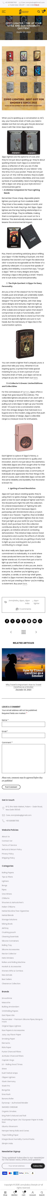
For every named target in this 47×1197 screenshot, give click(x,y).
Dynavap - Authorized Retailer (15, 1103)
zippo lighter (36, 602)
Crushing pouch (9, 932)
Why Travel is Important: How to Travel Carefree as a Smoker (23, 685)
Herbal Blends (8, 915)
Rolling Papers (8, 872)
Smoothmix (7, 998)
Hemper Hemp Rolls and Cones (15, 1131)
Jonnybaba (13, 600)
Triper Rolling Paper (10, 1135)
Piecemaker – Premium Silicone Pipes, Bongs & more (22, 1020)
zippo (21, 600)
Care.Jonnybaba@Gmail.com (33, 2)
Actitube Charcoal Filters (12, 1056)
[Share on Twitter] (12, 621)
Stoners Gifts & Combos (12, 971)
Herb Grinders (8, 958)
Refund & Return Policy (12, 849)
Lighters (5, 881)
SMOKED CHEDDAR (10, 1107)
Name (5, 720)
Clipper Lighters (8, 1077)
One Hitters (7, 894)
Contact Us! (7, 841)
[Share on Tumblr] (23, 621)
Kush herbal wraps (10, 1073)
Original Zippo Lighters (11, 1026)
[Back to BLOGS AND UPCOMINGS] (23, 632)
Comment (7, 742)
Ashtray (5, 928)
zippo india (27, 602)
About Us (6, 836)
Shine (4, 1069)
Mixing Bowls (7, 924)
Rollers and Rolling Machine (13, 962)
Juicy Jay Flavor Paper (11, 1034)
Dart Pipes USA (8, 1015)
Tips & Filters (7, 877)
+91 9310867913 (11, 2)
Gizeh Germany (9, 1081)
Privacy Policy (8, 854)
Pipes (4, 889)
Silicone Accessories (10, 949)
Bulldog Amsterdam (10, 1007)
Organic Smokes (9, 1111)
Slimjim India (7, 1143)
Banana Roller (8, 1098)
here (35, 377)
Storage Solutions (9, 919)
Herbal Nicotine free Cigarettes (15, 911)
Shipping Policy (8, 858)
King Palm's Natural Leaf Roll (14, 1116)
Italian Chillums (8, 907)
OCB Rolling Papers (10, 1011)
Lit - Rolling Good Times (12, 1064)
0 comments (25, 609)
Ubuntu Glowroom (10, 1126)
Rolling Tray (7, 945)
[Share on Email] (34, 621)
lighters (26, 392)
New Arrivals (7, 975)
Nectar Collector (9, 953)
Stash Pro (6, 1086)
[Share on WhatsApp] (40, 621)
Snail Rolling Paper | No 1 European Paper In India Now (22, 1121)
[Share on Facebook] (7, 621)
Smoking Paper (8, 1039)
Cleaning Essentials (10, 936)
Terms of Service (9, 845)
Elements (6, 1043)
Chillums (5, 898)
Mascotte (6, 1002)
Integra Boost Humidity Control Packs (18, 1139)
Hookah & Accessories (11, 966)
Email (5, 731)
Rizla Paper (6, 1047)
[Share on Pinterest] (18, 621)
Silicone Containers (10, 941)
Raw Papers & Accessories (13, 1030)
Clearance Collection (11, 983)
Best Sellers (7, 979)
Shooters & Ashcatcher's (12, 902)
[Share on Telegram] (29, 621)
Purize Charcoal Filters (11, 1052)
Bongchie (6, 1090)
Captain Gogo (8, 1060)
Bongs (4, 885)
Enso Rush (6, 1094)
